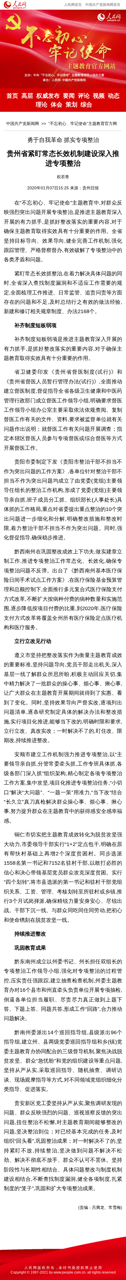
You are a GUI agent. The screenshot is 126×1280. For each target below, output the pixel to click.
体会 (56, 104)
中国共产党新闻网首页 (102, 5)
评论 (84, 95)
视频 (99, 95)
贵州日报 (90, 188)
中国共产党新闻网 (22, 123)
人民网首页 (73, 5)
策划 (71, 104)
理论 (41, 104)
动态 (114, 95)
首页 (12, 95)
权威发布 (48, 95)
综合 (86, 104)
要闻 (69, 95)
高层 (27, 95)
